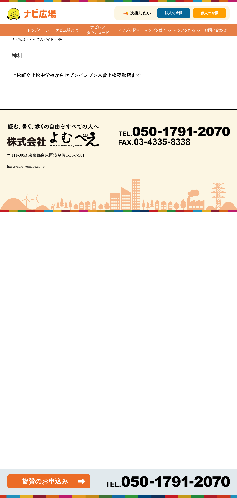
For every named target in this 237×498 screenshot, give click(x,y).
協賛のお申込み (45, 481)
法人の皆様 (173, 13)
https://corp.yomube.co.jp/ (26, 166)
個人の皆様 (209, 13)
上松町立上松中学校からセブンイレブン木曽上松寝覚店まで (76, 75)
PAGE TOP (227, 479)
